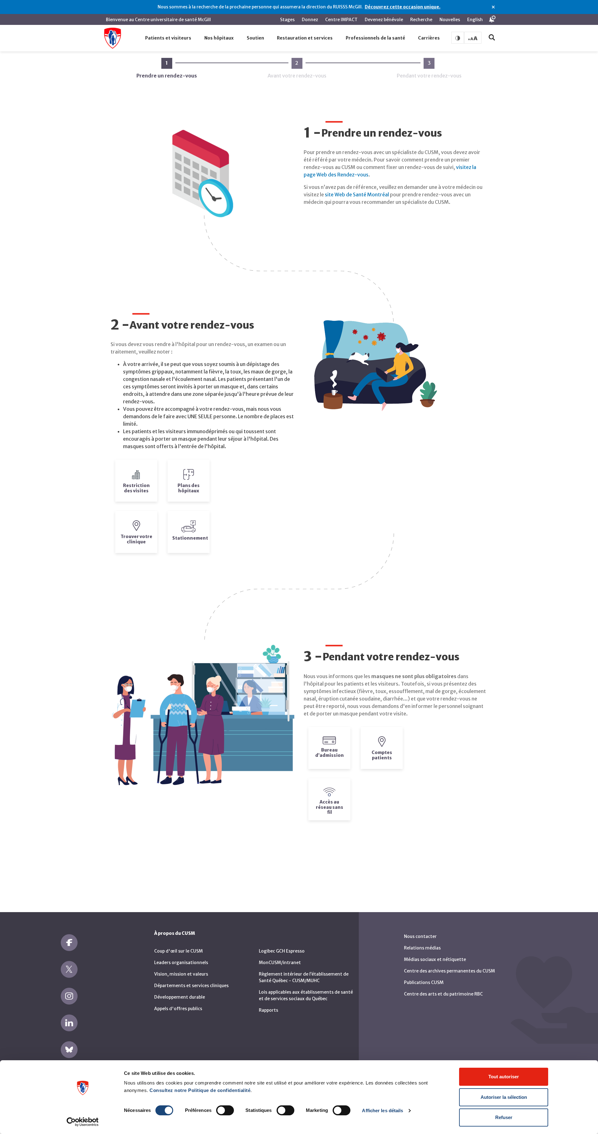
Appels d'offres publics (178, 1008)
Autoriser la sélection (504, 1097)
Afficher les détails (382, 1110)
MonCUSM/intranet (280, 962)
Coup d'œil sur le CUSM (178, 951)
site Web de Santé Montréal (357, 194)
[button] (168, 38)
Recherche (421, 19)
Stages (287, 19)
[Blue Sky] (69, 1049)
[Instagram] (69, 996)
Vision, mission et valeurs (181, 974)
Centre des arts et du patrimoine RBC (443, 994)
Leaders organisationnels (181, 962)
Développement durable (179, 997)
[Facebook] (69, 942)
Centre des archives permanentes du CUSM (449, 971)
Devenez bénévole (384, 19)
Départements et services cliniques (191, 985)
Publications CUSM (424, 982)
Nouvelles (449, 19)
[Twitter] (69, 969)
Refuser (503, 1117)
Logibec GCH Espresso (282, 951)
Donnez (310, 19)
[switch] (225, 1110)
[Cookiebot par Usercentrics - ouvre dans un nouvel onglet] (82, 1122)
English (475, 19)
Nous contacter (420, 936)
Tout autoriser (503, 1076)
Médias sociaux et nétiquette (435, 959)
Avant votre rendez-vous (297, 69)
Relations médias (422, 948)
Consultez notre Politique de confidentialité (200, 1090)
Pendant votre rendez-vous (429, 69)
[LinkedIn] (69, 1023)
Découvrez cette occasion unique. (402, 7)
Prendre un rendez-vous (166, 69)
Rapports (268, 1010)
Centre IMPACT (341, 19)
